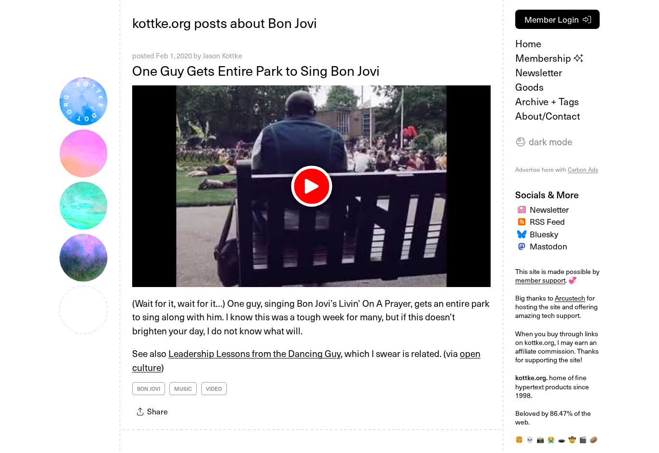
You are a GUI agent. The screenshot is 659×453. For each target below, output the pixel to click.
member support (540, 280)
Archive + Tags (547, 101)
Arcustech (570, 298)
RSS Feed (547, 221)
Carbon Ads (583, 169)
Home (528, 43)
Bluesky (544, 234)
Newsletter (538, 72)
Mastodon (548, 246)
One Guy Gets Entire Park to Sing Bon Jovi (256, 70)
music (183, 388)
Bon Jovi (148, 388)
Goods (529, 87)
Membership (544, 58)
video (214, 388)
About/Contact (547, 116)
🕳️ (561, 439)
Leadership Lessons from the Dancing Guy (254, 353)
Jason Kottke (222, 55)
